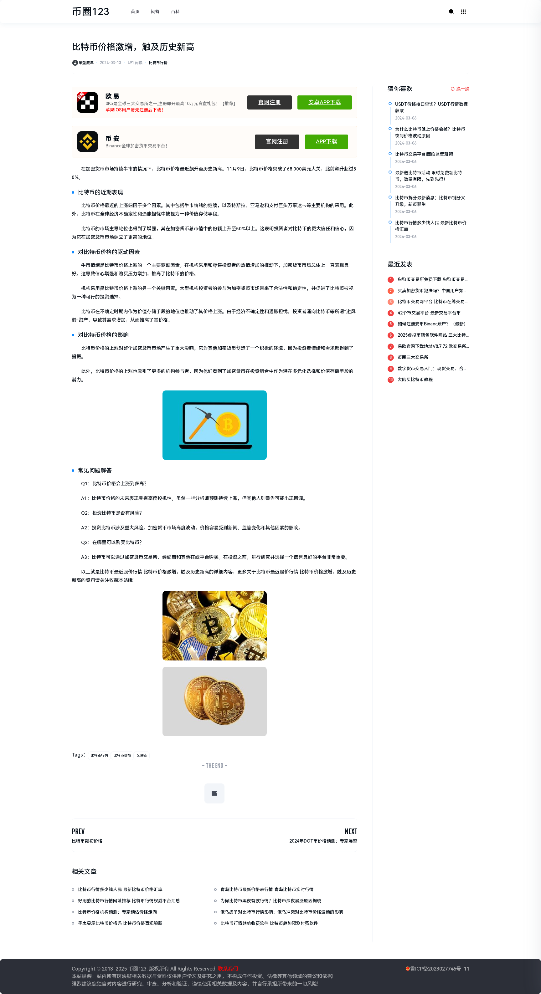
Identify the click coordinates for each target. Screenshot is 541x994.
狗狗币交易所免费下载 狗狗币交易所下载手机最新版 (433, 280)
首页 (135, 11)
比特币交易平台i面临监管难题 (424, 154)
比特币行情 (158, 63)
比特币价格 (122, 755)
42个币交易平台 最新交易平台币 (429, 312)
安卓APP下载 (324, 102)
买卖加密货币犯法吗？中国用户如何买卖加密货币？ (433, 291)
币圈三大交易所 (413, 357)
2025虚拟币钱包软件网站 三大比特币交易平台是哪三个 (432, 336)
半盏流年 (86, 63)
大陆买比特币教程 (415, 379)
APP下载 (326, 141)
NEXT (351, 831)
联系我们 (227, 969)
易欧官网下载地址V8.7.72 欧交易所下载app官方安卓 (432, 347)
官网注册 (269, 102)
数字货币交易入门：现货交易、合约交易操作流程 (433, 369)
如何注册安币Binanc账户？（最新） (433, 323)
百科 (175, 11)
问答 (155, 11)
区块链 (142, 755)
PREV (78, 831)
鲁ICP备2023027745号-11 (439, 969)
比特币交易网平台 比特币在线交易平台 (433, 302)
